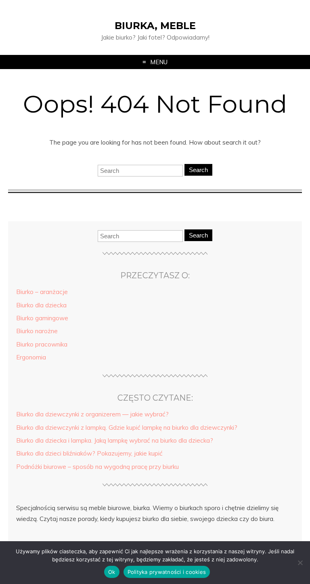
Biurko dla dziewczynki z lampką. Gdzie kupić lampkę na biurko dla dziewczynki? (126, 427)
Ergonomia (31, 357)
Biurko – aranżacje (42, 292)
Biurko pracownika (41, 344)
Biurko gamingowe (42, 318)
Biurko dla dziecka (41, 305)
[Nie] (300, 563)
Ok (111, 572)
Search (198, 169)
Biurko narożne (37, 331)
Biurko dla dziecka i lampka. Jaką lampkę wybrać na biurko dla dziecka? (114, 440)
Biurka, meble (155, 26)
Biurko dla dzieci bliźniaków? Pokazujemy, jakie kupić (89, 453)
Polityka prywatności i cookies (167, 572)
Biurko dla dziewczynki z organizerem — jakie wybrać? (92, 414)
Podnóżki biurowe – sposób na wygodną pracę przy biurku (97, 467)
